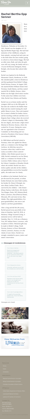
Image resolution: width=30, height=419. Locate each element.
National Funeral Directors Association (12, 378)
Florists (4, 366)
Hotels (4, 369)
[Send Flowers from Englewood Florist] (15, 313)
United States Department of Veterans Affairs (14, 391)
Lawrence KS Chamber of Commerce (12, 397)
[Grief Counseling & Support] (15, 327)
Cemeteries (6, 372)
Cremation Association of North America (12, 384)
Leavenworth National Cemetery (10, 394)
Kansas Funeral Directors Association (12, 381)
